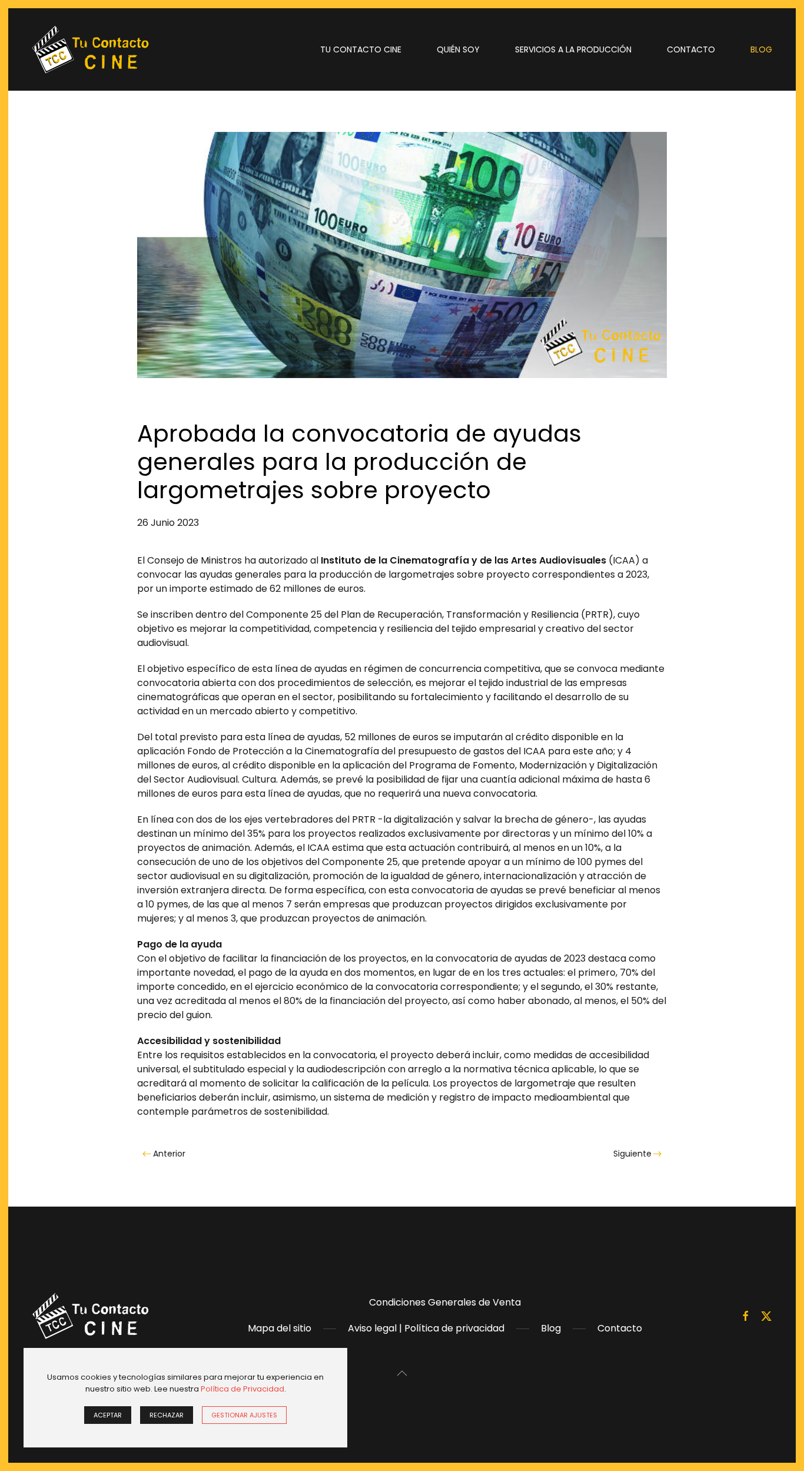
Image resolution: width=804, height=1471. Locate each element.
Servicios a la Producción (573, 49)
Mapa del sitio (279, 1328)
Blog (761, 49)
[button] (402, 1373)
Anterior (169, 1153)
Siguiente (632, 1153)
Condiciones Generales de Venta (445, 1302)
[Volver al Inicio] (90, 49)
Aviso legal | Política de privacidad (426, 1328)
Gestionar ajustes (244, 1415)
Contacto (691, 49)
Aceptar (108, 1415)
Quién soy (458, 49)
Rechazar (166, 1415)
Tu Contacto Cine (360, 49)
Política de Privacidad (242, 1388)
